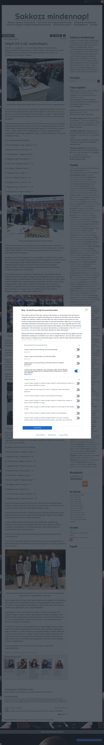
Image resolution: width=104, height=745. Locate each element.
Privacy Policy (63, 435)
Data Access (52, 435)
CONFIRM (37, 428)
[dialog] (52, 372)
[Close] (87, 310)
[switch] (77, 349)
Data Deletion (40, 435)
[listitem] (52, 345)
